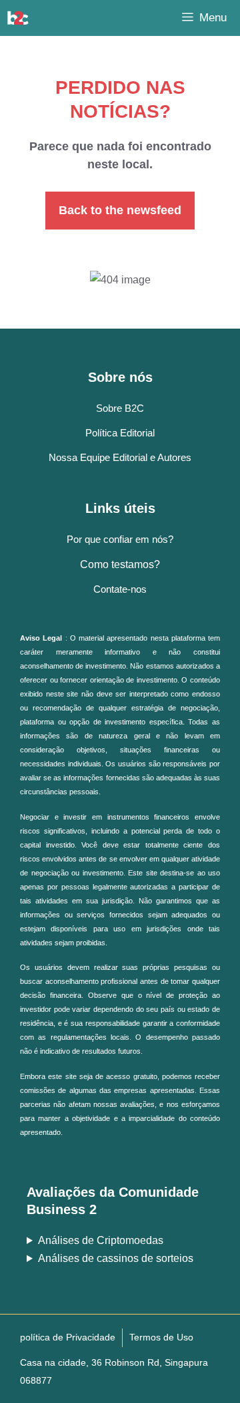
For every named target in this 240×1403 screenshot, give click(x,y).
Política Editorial (120, 432)
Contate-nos (120, 589)
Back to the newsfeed (120, 210)
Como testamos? (120, 564)
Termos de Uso (161, 1337)
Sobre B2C (120, 408)
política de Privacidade (67, 1337)
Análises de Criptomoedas (100, 1240)
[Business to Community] (18, 18)
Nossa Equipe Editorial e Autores (120, 457)
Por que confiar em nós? (120, 539)
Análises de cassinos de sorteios (115, 1258)
